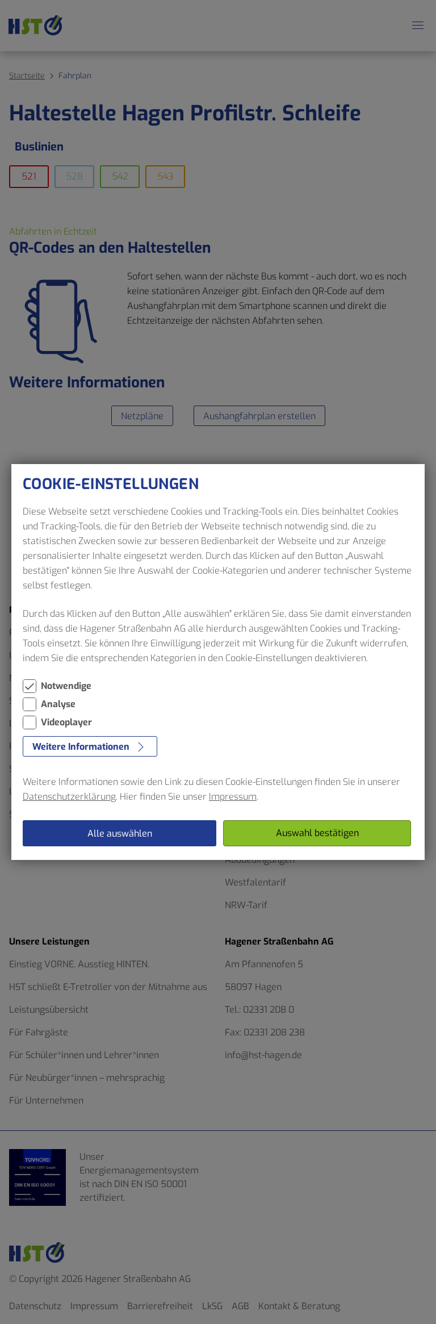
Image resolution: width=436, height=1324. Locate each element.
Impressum (233, 797)
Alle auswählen (119, 833)
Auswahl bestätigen (317, 833)
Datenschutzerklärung (69, 797)
